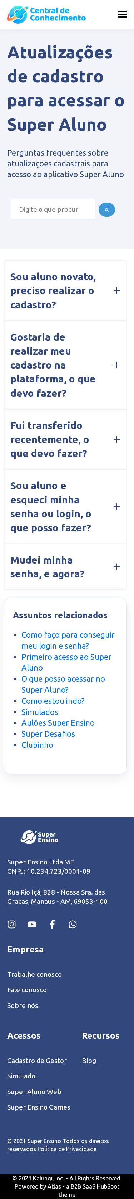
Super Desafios (48, 733)
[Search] (107, 210)
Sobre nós (22, 1006)
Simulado (21, 1076)
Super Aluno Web (34, 1092)
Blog (89, 1061)
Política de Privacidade (67, 1149)
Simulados (39, 711)
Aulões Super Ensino (58, 722)
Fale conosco (27, 990)
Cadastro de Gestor (37, 1061)
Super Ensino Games (38, 1107)
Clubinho (37, 744)
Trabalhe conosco (34, 974)
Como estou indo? (53, 700)
